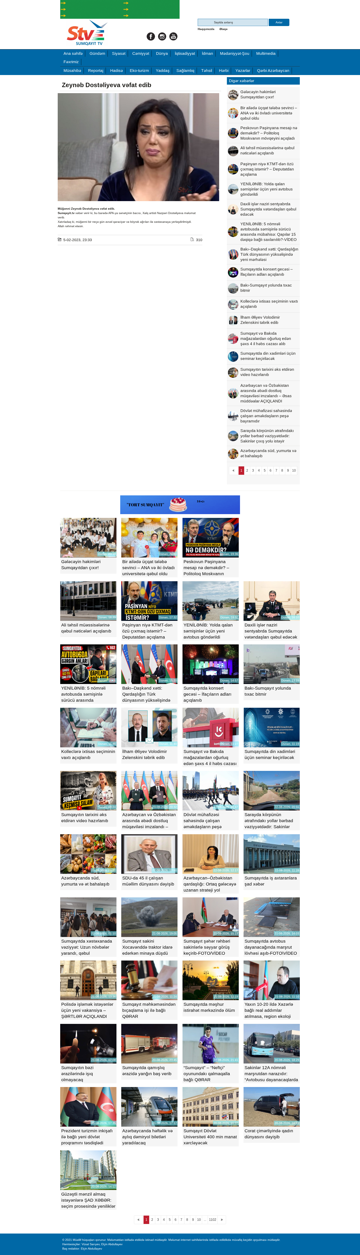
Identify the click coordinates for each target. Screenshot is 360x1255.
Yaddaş (163, 70)
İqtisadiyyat (185, 53)
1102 (212, 1219)
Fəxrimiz (71, 62)
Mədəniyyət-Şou (234, 53)
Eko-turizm (139, 70)
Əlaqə (223, 29)
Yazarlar (242, 70)
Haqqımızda (206, 29)
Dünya (162, 53)
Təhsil (206, 70)
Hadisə (116, 70)
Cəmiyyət (140, 53)
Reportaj (95, 70)
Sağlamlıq (185, 70)
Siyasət (118, 53)
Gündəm (97, 53)
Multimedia (266, 53)
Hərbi (224, 70)
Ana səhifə (73, 53)
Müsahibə (72, 70)
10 (294, 470)
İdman (207, 53)
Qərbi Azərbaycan (273, 70)
